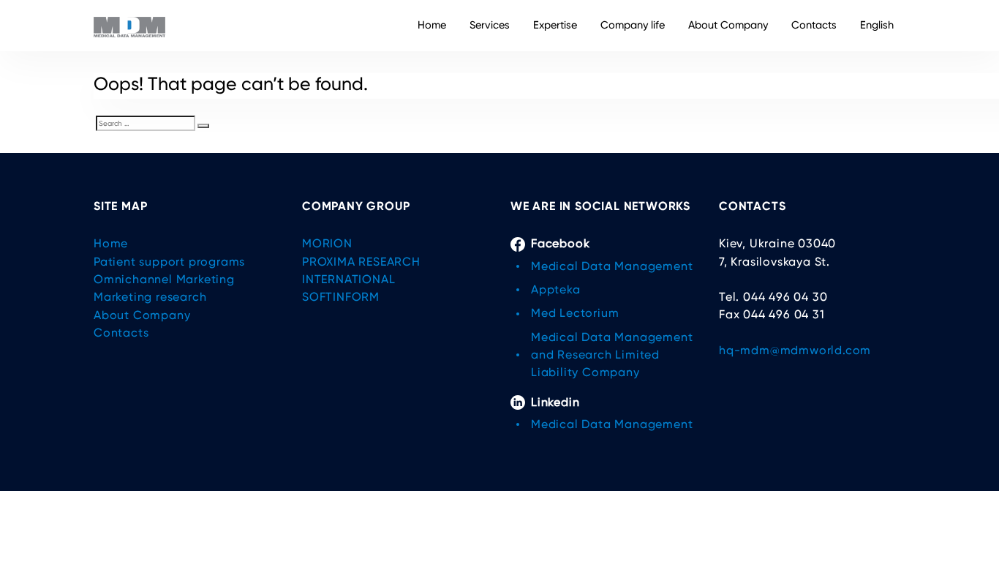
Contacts (814, 25)
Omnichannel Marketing (164, 279)
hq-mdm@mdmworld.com (795, 350)
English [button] (877, 25)
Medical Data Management (612, 266)
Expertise (555, 25)
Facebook (560, 243)
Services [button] (490, 25)
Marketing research (150, 297)
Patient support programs (169, 262)
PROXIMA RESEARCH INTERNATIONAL (361, 270)
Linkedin (555, 402)
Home (432, 25)
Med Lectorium (575, 313)
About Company (728, 25)
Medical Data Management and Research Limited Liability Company (612, 355)
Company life (632, 25)
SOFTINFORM (341, 297)
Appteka (556, 289)
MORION (327, 243)
